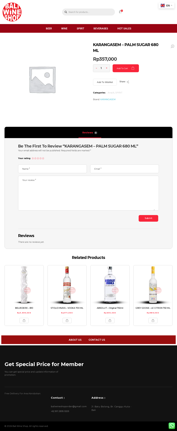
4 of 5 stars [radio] (40, 158)
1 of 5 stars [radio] (32, 158)
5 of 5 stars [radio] (43, 158)
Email (97, 168)
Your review (29, 180)
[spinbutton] (101, 68)
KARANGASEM (108, 99)
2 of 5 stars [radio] (35, 158)
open (172, 46)
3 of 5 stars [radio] (38, 158)
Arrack (111, 92)
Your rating (24, 158)
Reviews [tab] (89, 132)
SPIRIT (118, 92)
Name (26, 168)
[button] (106, 68)
